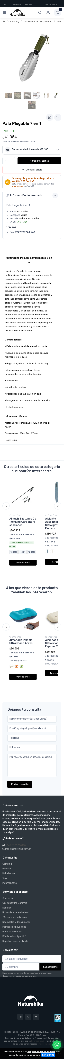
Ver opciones (23, 562)
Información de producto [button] (26, 195)
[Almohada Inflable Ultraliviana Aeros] (23, 616)
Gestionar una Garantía (14, 903)
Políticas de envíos (12, 931)
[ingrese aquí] (37, 1041)
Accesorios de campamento (38, 21)
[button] (40, 12)
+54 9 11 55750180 (15, 845)
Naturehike (22, 211)
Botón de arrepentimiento (16, 912)
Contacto (7, 898)
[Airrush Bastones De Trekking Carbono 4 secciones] (23, 495)
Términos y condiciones (14, 917)
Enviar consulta (19, 784)
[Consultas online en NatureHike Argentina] (20, 1017)
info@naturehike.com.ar (18, 848)
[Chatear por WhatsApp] (56, 1044)
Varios (60, 21)
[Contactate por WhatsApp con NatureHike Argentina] (28, 1017)
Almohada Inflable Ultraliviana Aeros (21, 641)
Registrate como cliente (15, 941)
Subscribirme (50, 966)
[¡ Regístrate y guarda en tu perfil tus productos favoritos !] (57, 117)
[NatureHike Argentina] (17, 12)
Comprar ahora (34, 169)
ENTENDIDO (48, 1055)
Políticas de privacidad (14, 926)
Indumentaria (9, 883)
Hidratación (8, 873)
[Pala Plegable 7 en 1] (56, 95)
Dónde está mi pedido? (14, 936)
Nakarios (6, 907)
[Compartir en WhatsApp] (49, 117)
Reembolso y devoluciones (16, 922)
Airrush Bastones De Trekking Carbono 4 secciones (22, 521)
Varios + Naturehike (29, 218)
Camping (14, 21)
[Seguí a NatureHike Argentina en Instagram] (36, 1017)
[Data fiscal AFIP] (57, 1018)
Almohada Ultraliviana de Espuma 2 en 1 (54, 643)
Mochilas (6, 868)
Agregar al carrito (39, 160)
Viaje (5, 878)
